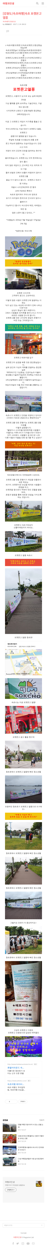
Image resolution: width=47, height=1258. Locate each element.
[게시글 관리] (14, 1101)
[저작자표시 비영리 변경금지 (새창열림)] (30, 1102)
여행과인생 (8, 3)
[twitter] (17, 1243)
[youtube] (28, 1243)
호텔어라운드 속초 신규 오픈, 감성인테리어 (16, 1067)
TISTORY (24, 1233)
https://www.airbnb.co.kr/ (17, 1081)
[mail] (33, 1243)
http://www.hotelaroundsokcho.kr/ (20, 1064)
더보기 (41, 1120)
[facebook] (13, 1243)
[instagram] (23, 1243)
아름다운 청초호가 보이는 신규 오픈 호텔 (16, 1072)
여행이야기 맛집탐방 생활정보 (15, 1185)
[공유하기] (12, 1101)
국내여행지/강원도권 (9, 21)
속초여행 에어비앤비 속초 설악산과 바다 (16, 1084)
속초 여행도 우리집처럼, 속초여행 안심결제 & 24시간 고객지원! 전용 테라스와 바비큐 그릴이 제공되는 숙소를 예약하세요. (16, 1088)
